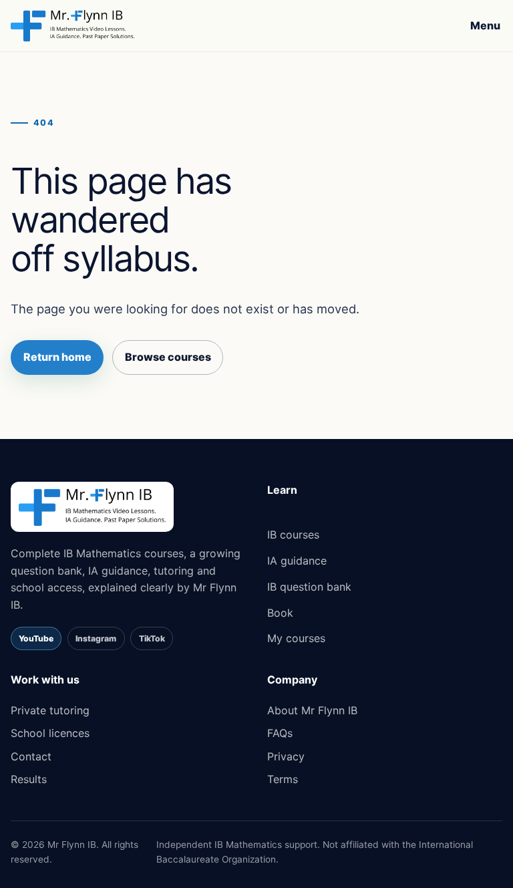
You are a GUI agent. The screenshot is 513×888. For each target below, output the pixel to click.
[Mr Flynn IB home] (72, 25)
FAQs (280, 733)
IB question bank (309, 586)
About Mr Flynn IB (312, 710)
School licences (50, 733)
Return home (57, 356)
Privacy (286, 756)
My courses (296, 638)
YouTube (36, 638)
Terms (282, 779)
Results (29, 779)
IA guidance (297, 560)
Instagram (95, 638)
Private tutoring (50, 710)
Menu (485, 25)
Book (280, 612)
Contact (31, 756)
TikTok (152, 638)
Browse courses (168, 356)
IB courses (293, 534)
